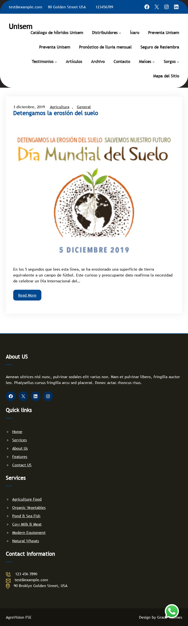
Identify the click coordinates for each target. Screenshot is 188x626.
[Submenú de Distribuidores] (120, 32)
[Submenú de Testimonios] (56, 61)
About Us (20, 448)
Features (19, 456)
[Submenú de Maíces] (153, 61)
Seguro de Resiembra (160, 47)
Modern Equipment (29, 532)
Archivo (98, 61)
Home (17, 431)
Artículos (74, 61)
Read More (27, 295)
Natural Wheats (25, 540)
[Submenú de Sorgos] (178, 61)
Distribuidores (105, 33)
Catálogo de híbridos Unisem (57, 33)
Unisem (21, 26)
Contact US (22, 465)
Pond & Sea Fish (26, 515)
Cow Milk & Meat (27, 524)
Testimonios (43, 61)
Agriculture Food (27, 499)
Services (19, 440)
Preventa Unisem (163, 33)
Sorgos (170, 61)
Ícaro (134, 33)
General (84, 106)
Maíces (145, 61)
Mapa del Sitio (166, 76)
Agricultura (59, 106)
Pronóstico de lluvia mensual (105, 47)
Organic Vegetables (29, 507)
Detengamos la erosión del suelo (55, 113)
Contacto (122, 61)
